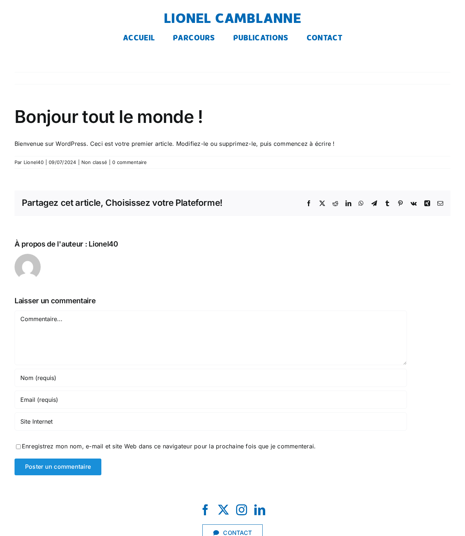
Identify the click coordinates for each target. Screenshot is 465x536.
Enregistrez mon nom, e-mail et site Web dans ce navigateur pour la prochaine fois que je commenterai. (169, 446)
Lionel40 (34, 162)
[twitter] (223, 509)
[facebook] (205, 509)
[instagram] (241, 509)
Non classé (94, 162)
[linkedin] (259, 509)
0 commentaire (129, 162)
